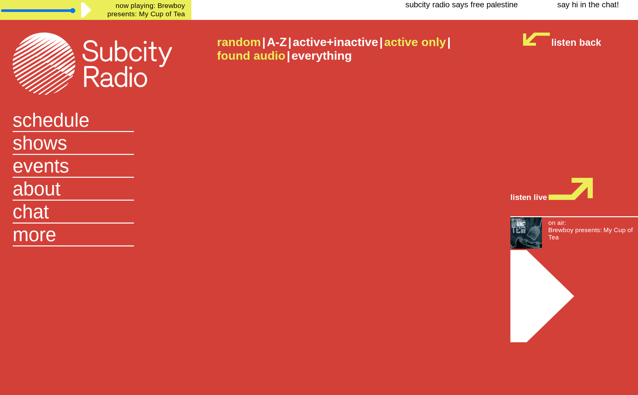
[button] (95, 235)
